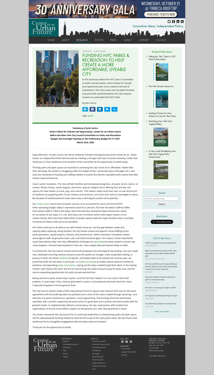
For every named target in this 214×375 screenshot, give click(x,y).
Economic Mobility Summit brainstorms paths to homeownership (160, 278)
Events (99, 40)
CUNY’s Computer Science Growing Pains (160, 243)
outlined (64, 258)
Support (144, 40)
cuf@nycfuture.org (156, 350)
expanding (98, 241)
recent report (43, 203)
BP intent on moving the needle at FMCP (160, 287)
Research (82, 40)
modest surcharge (87, 261)
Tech (94, 369)
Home (51, 40)
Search (162, 204)
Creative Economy (99, 366)
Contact (161, 40)
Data (65, 350)
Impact (128, 40)
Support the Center (128, 352)
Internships (125, 349)
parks (90, 115)
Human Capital (97, 360)
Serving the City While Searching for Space (161, 295)
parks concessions (66, 265)
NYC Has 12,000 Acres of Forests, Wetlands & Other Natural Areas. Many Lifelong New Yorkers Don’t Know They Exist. (161, 266)
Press (113, 40)
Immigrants (96, 350)
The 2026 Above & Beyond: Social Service (160, 303)
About (65, 40)
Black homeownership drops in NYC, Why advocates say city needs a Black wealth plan (161, 253)
